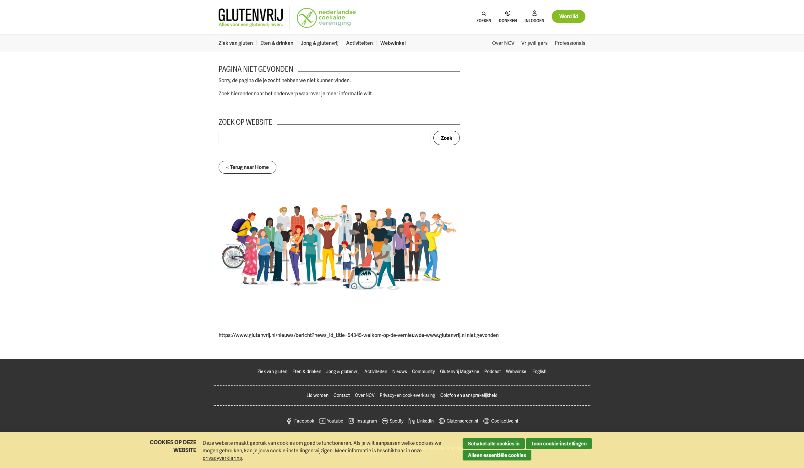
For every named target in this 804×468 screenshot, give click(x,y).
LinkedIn (425, 421)
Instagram (366, 421)
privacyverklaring (222, 458)
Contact (342, 395)
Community (423, 371)
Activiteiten (359, 42)
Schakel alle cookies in (493, 443)
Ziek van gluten (236, 42)
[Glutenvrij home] (251, 18)
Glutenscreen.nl (462, 421)
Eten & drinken (276, 42)
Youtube (335, 421)
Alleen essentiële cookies (497, 455)
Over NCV (503, 42)
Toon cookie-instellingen (559, 443)
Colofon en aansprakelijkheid (468, 395)
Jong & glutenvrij (320, 42)
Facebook (304, 421)
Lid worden (318, 395)
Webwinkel (393, 42)
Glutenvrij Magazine (459, 371)
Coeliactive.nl (504, 421)
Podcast (492, 371)
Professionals (570, 42)
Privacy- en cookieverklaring (407, 395)
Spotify (397, 421)
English (539, 371)
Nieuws (399, 371)
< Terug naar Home (247, 167)
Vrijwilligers (534, 42)
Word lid (568, 16)
